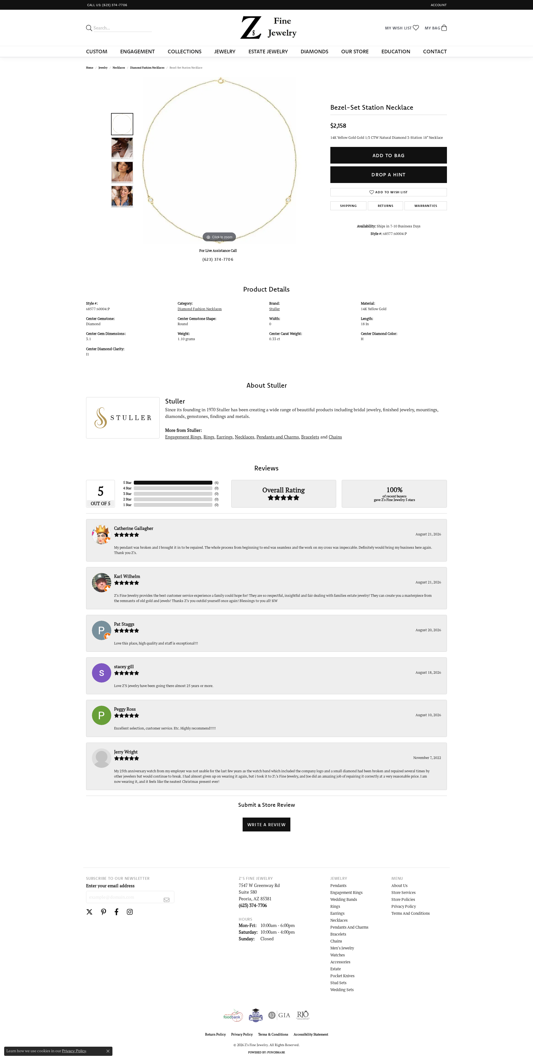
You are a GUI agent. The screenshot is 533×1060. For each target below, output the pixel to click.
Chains (335, 437)
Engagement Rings (183, 437)
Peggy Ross (125, 709)
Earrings (225, 437)
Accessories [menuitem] (340, 961)
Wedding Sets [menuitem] (342, 989)
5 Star (127, 482)
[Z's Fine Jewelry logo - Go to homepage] (267, 28)
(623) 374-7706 (217, 259)
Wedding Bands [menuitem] (343, 899)
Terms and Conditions (410, 913)
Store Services (403, 892)
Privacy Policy (403, 906)
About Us (399, 885)
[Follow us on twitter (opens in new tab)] (89, 912)
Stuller (274, 309)
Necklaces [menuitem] (339, 920)
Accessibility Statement (311, 1034)
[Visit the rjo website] (303, 1015)
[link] (106, 5)
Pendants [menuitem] (338, 885)
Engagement (137, 51)
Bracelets (310, 437)
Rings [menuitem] (335, 906)
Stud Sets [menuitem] (338, 982)
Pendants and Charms (278, 437)
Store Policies (403, 899)
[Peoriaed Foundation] (256, 1015)
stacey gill (124, 666)
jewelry (103, 67)
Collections (185, 51)
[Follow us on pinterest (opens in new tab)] (103, 912)
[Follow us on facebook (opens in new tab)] (116, 912)
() (216, 482)
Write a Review (266, 824)
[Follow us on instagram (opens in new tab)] (129, 912)
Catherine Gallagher (133, 528)
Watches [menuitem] (337, 955)
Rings (208, 437)
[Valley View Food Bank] (233, 1015)
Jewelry (224, 51)
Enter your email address (110, 885)
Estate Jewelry (268, 51)
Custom (96, 51)
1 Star (127, 505)
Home (89, 67)
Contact (435, 51)
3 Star (127, 494)
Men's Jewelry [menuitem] (342, 948)
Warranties (425, 206)
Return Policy (215, 1034)
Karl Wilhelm (127, 576)
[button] (438, 5)
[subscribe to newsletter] (166, 900)
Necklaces (119, 67)
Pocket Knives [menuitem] (342, 975)
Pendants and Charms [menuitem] (349, 927)
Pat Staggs (124, 624)
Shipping (348, 206)
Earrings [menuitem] (337, 913)
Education (395, 51)
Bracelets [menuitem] (338, 934)
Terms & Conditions (273, 1034)
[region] (219, 160)
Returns (385, 206)
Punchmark (276, 1052)
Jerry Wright (126, 752)
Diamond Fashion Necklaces (147, 67)
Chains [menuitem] (336, 941)
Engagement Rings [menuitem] (346, 892)
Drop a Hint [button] (388, 174)
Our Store (355, 51)
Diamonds (314, 51)
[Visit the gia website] (279, 1015)
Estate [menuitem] (335, 968)
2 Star (127, 499)
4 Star (127, 488)
